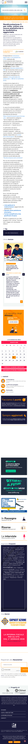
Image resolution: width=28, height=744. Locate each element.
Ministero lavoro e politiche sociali (11, 565)
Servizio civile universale (8, 576)
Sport (18, 576)
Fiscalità (15, 559)
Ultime (8, 239)
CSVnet (21, 555)
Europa (9, 557)
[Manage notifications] (25, 741)
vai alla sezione (13, 322)
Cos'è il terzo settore (7, 712)
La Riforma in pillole (6, 715)
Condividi (20, 51)
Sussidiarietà (6, 577)
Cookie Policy (17, 742)
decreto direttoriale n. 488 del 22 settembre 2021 (13, 78)
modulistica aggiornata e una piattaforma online (11, 57)
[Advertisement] (14, 442)
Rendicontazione (14, 232)
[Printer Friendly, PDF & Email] (16, 51)
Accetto (10, 742)
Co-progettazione (10, 554)
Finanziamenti (15, 557)
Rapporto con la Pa (14, 571)
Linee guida (11, 77)
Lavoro (13, 562)
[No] (26, 739)
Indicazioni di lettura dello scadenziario (14, 370)
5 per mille (7, 232)
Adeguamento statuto (14, 547)
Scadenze (21, 574)
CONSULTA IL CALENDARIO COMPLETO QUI (14, 367)
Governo (20, 560)
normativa (8, 567)
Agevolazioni (11, 549)
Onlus (14, 567)
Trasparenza (13, 577)
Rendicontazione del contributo (13, 158)
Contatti (3, 718)
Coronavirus (11, 556)
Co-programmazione (20, 554)
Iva (11, 562)
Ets (6, 557)
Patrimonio (17, 569)
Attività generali (12, 552)
